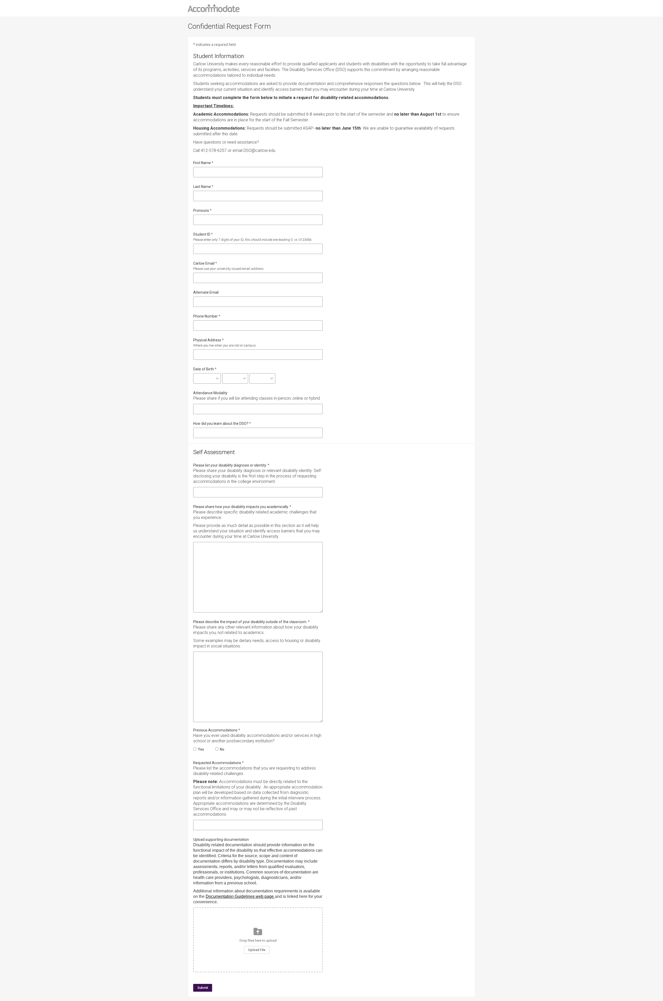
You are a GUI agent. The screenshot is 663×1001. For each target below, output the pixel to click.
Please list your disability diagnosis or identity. (230, 465)
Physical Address (207, 340)
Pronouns (201, 210)
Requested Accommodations (217, 763)
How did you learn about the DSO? (220, 423)
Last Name (202, 187)
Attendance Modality (210, 393)
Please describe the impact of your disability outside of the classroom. (250, 622)
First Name (202, 163)
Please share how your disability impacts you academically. (241, 507)
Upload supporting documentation (221, 839)
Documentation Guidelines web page (240, 896)
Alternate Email (206, 292)
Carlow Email (203, 263)
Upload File (256, 950)
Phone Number (205, 316)
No (222, 749)
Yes (201, 749)
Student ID (201, 234)
